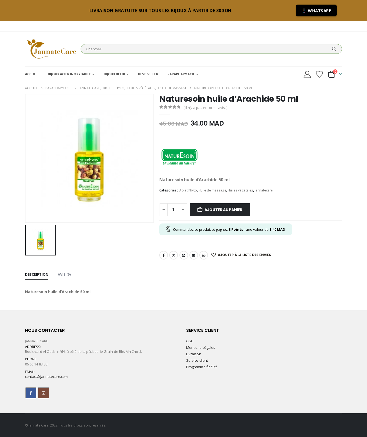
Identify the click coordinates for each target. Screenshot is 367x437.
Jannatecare (264, 190)
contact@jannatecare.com (46, 376)
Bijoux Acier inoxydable (69, 74)
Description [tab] (36, 274)
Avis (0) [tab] (64, 274)
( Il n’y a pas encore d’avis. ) (205, 107)
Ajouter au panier (223, 209)
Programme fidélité (202, 366)
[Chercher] (334, 49)
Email (193, 255)
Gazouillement (173, 255)
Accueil (31, 74)
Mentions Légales (200, 347)
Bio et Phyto (188, 190)
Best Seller (148, 74)
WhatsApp (203, 255)
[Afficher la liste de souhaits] (319, 74)
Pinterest (183, 255)
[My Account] (307, 74)
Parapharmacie (181, 74)
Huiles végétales (240, 190)
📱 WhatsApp (316, 10)
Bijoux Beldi (114, 74)
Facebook (163, 255)
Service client (197, 360)
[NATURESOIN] (179, 156)
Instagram (43, 393)
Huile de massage (212, 190)
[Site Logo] (51, 49)
